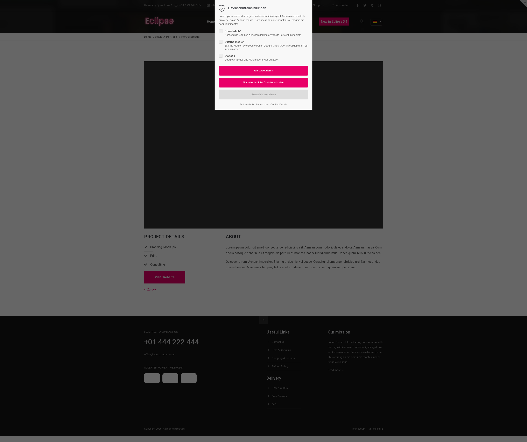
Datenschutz (247, 104)
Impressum (262, 104)
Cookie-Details (278, 104)
